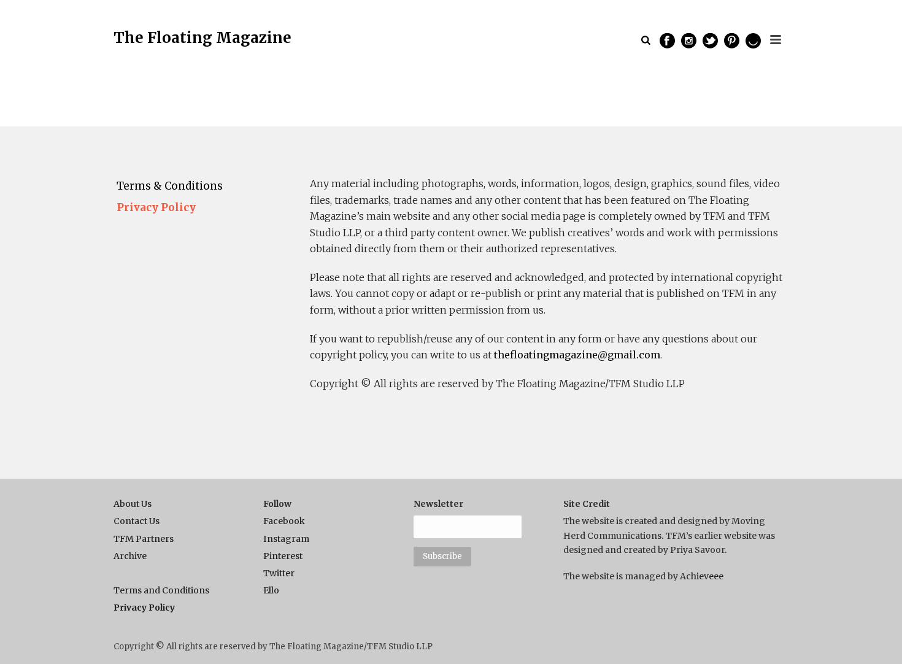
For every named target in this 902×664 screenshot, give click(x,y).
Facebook (284, 521)
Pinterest (283, 556)
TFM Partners (144, 538)
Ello (271, 590)
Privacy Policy (156, 207)
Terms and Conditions (161, 590)
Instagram (286, 538)
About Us (133, 503)
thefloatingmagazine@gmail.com (577, 355)
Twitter (279, 573)
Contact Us (137, 521)
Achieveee (701, 576)
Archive (130, 556)
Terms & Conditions (170, 186)
